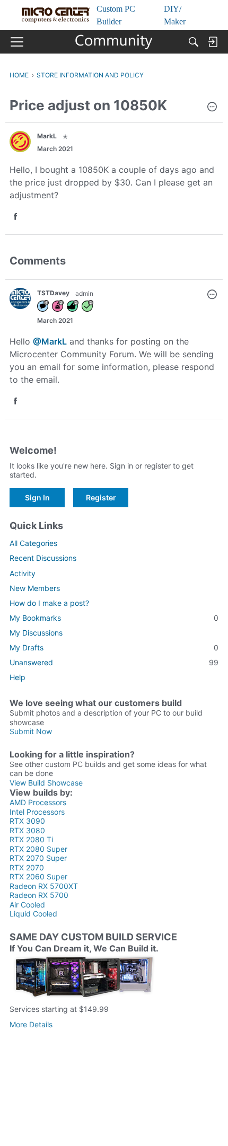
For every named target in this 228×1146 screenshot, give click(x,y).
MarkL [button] (47, 136)
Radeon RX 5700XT (44, 886)
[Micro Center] (114, 42)
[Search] (193, 42)
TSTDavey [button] (53, 293)
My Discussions (36, 632)
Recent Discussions (43, 557)
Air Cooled (27, 904)
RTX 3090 (27, 820)
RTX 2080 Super (38, 848)
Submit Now (31, 731)
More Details (31, 1024)
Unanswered (114, 662)
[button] (212, 107)
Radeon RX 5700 (39, 895)
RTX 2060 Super (38, 876)
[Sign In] (212, 42)
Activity (23, 573)
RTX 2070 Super (38, 857)
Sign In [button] (37, 497)
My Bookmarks (114, 617)
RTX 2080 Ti (31, 839)
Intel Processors (37, 811)
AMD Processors (38, 802)
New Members (35, 588)
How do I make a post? (49, 602)
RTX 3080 (27, 830)
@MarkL (50, 341)
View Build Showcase (46, 782)
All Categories (33, 543)
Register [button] (101, 497)
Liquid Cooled (33, 913)
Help (17, 677)
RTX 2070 (27, 867)
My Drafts (114, 647)
